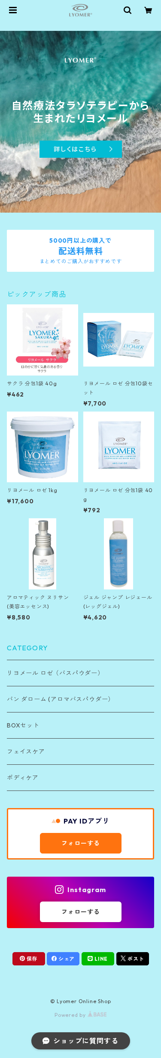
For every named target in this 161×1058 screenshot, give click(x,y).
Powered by (71, 1015)
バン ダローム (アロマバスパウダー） (60, 699)
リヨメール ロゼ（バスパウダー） (55, 673)
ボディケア (23, 777)
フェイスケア (26, 751)
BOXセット (23, 725)
